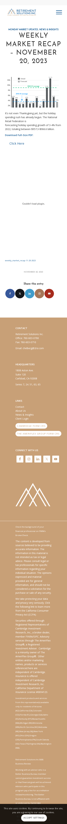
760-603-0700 (31, 338)
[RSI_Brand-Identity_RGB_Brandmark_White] (33, 496)
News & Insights (49, 30)
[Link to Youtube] (49, 293)
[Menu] (57, 12)
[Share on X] (20, 293)
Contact (19, 406)
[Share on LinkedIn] (29, 293)
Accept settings (34, 817)
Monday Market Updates (23, 30)
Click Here (16, 143)
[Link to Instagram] (39, 293)
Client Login (22, 418)
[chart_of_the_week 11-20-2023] (33, 92)
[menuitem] (57, 12)
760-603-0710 (28, 342)
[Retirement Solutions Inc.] (28, 12)
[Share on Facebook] (10, 293)
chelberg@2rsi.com (33, 348)
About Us (20, 410)
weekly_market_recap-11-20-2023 (20, 260)
